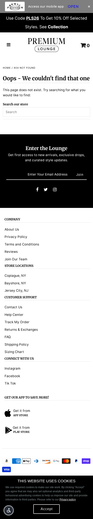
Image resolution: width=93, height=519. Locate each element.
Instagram (12, 368)
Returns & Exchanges (21, 330)
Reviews (11, 252)
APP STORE (20, 415)
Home (7, 67)
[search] (46, 112)
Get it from (21, 411)
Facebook (12, 376)
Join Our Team (16, 259)
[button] (8, 510)
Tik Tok (10, 383)
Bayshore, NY (15, 283)
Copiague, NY (15, 276)
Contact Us (13, 307)
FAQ (8, 337)
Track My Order (17, 322)
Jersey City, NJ (16, 290)
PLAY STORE (21, 432)
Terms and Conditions (22, 244)
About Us (12, 229)
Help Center (14, 315)
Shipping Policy (17, 344)
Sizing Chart (14, 352)
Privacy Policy (16, 237)
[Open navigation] (8, 45)
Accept (47, 509)
